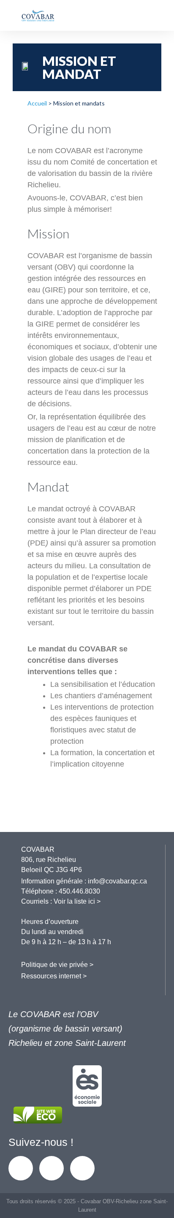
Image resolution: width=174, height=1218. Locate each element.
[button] (151, 15)
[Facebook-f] (20, 1168)
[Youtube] (82, 1168)
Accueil (37, 103)
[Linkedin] (51, 1168)
